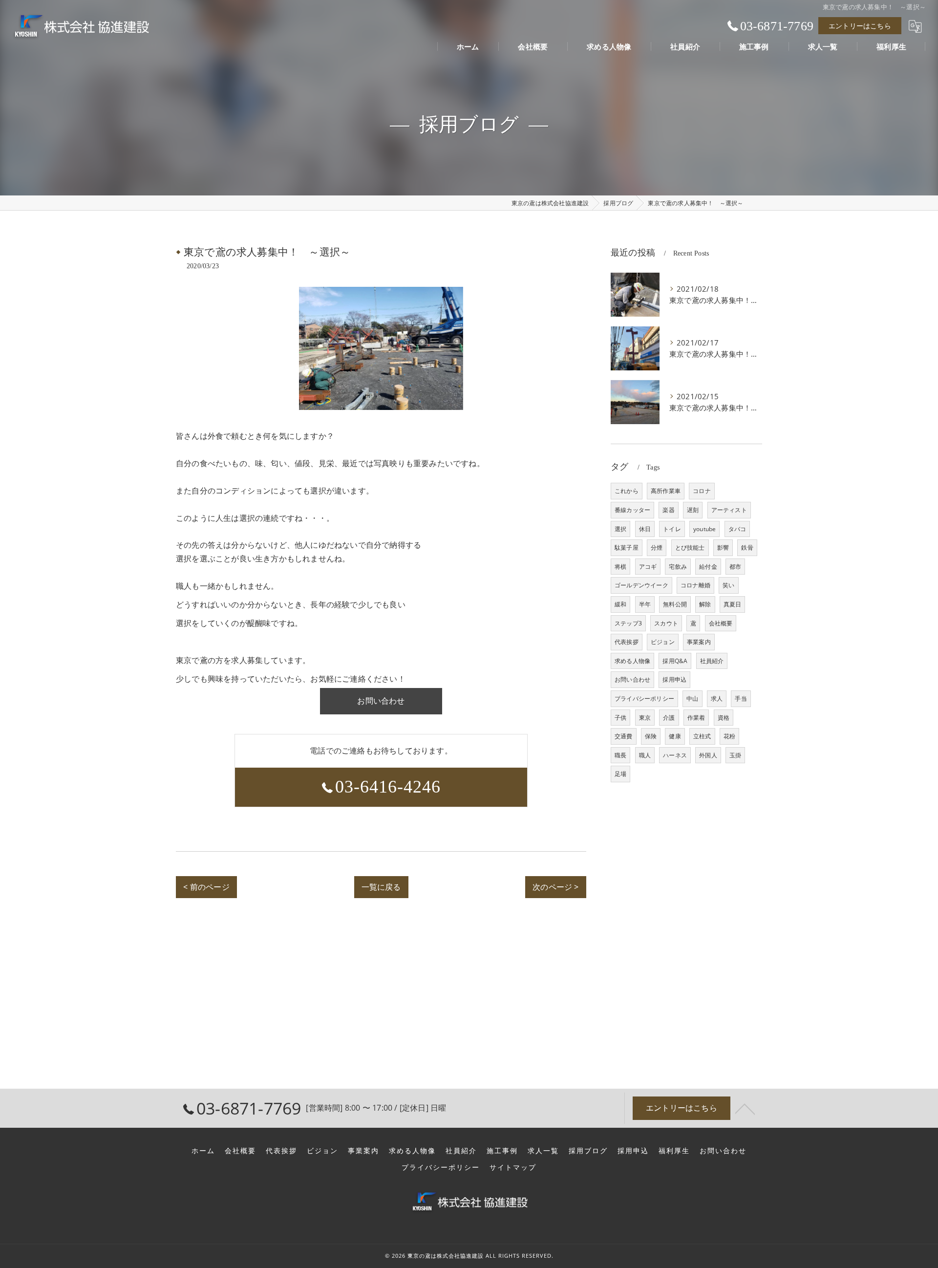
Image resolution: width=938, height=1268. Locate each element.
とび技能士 (690, 547)
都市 (735, 566)
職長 (620, 755)
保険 (651, 736)
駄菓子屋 (627, 547)
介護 (669, 717)
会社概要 (721, 623)
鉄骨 (747, 547)
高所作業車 (666, 491)
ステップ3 (628, 623)
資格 (723, 717)
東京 (645, 717)
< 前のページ (206, 886)
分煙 (656, 547)
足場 (620, 774)
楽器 (668, 510)
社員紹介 (712, 661)
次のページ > (555, 886)
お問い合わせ (632, 679)
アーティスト (729, 510)
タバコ (737, 529)
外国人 (708, 755)
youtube (704, 529)
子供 (620, 717)
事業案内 (699, 642)
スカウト (666, 623)
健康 (675, 736)
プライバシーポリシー (644, 698)
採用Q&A (674, 661)
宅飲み (678, 566)
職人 (645, 755)
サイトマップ (513, 1167)
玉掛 (735, 755)
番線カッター (632, 510)
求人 (717, 698)
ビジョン (663, 642)
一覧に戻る (381, 886)
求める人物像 (632, 661)
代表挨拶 (627, 642)
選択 (620, 529)
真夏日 (733, 604)
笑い (728, 585)
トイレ (672, 529)
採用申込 (674, 679)
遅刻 (693, 510)
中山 (692, 698)
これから (627, 491)
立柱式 (702, 736)
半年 (645, 604)
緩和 (620, 604)
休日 (645, 529)
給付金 (708, 566)
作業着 (696, 717)
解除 (705, 604)
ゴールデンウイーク (641, 585)
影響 (723, 547)
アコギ (648, 566)
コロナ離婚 (695, 585)
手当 (740, 698)
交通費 (624, 736)
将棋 (620, 566)
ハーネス (675, 755)
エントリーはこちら (860, 25)
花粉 (729, 736)
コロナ (702, 491)
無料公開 (675, 604)
